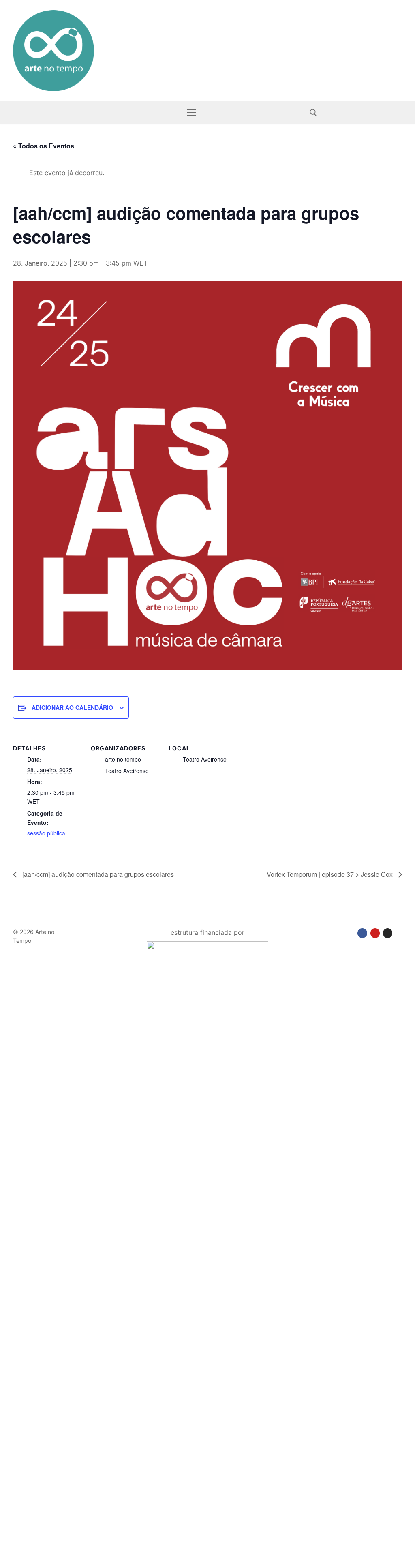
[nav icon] (191, 112)
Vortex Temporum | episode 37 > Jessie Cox (330, 874)
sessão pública (46, 833)
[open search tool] (313, 112)
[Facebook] (362, 933)
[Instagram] (387, 933)
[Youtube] (375, 933)
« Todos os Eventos (43, 145)
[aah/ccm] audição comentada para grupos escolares (97, 874)
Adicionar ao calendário (72, 707)
